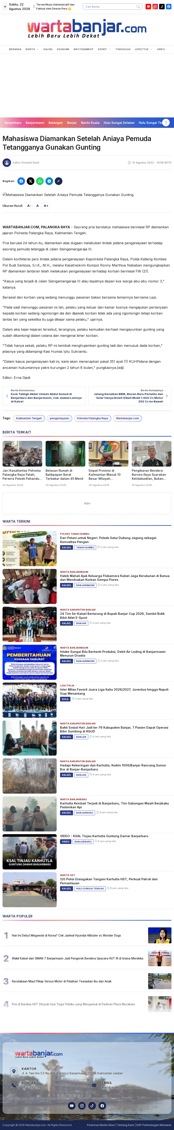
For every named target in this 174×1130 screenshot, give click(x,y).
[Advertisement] (87, 85)
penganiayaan (59, 418)
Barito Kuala (90, 122)
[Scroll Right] (166, 122)
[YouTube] (148, 6)
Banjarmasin (35, 122)
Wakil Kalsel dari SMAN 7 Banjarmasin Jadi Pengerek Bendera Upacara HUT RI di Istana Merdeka (77, 958)
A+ (46, 205)
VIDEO (161, 49)
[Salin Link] (58, 181)
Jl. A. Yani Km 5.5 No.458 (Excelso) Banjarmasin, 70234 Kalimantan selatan (72, 1073)
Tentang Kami (125, 1125)
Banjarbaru (13, 122)
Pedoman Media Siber (101, 1125)
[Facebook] (168, 6)
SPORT (103, 49)
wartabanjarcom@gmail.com (121, 1087)
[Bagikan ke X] (30, 181)
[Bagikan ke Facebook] (21, 181)
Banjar (72, 122)
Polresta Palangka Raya (92, 418)
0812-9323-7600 (33, 1087)
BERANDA (15, 49)
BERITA (31, 49)
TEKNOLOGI (123, 49)
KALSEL (48, 49)
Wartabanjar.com (127, 418)
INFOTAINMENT (84, 49)
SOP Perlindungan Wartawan (153, 1125)
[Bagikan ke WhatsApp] (40, 181)
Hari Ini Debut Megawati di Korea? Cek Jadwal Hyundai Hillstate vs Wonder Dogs (66, 935)
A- (29, 205)
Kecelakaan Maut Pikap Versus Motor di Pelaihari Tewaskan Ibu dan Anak (61, 981)
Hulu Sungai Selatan (119, 122)
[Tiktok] (162, 6)
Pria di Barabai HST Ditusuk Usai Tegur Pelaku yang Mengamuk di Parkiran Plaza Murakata (73, 1004)
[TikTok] (92, 1106)
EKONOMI (63, 49)
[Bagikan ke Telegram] (49, 181)
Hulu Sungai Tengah (154, 122)
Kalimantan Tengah (29, 418)
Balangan (56, 122)
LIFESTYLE (142, 49)
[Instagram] (155, 6)
